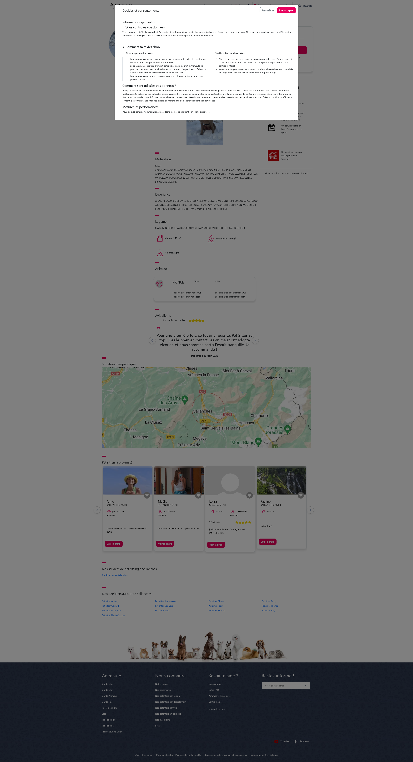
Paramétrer (268, 10)
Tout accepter (286, 10)
